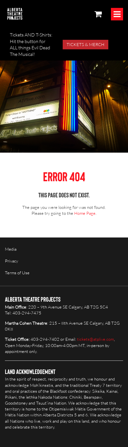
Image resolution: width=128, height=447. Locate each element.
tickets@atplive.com (95, 339)
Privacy (11, 260)
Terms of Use (17, 272)
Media (10, 249)
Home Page (85, 213)
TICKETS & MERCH (85, 44)
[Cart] (98, 13)
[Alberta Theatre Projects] (15, 14)
